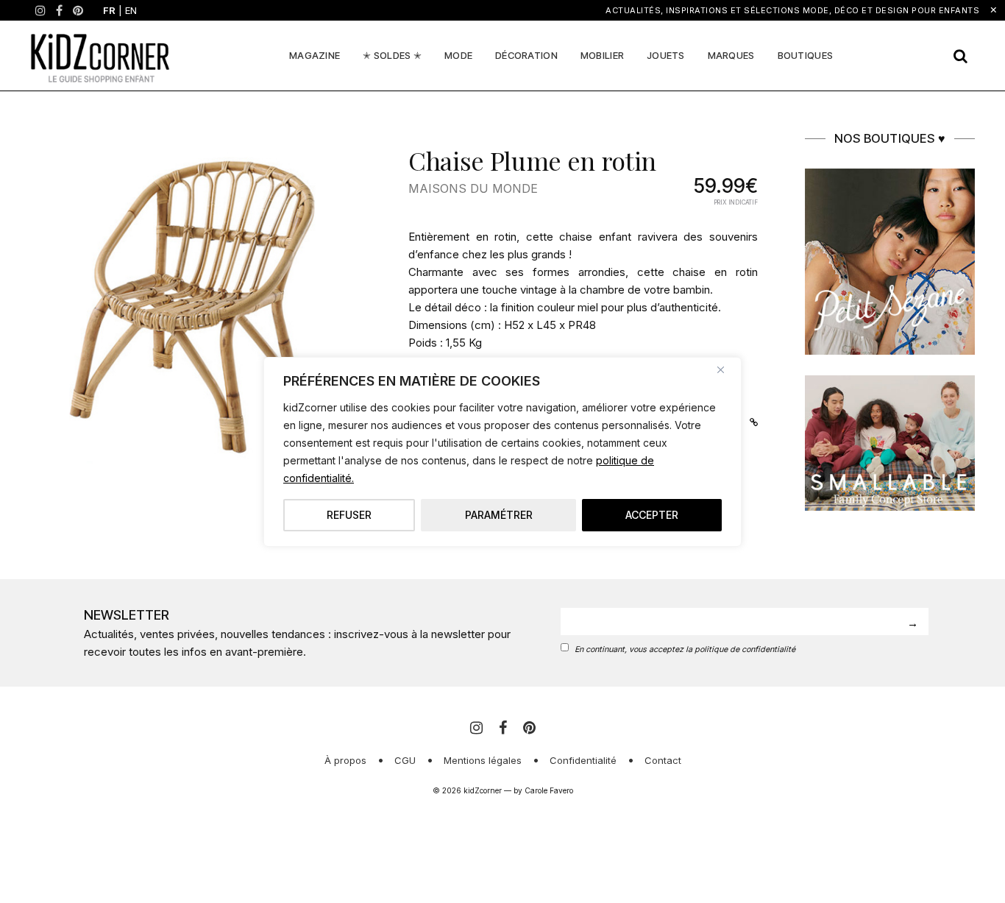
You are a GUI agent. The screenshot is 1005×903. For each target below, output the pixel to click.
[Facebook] (59, 10)
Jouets (666, 55)
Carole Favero (549, 790)
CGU (405, 760)
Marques (731, 55)
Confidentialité (583, 760)
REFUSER (349, 515)
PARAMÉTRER (499, 515)
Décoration (526, 55)
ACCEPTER (651, 515)
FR (109, 10)
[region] (502, 452)
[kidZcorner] (100, 55)
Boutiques (806, 55)
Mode (458, 55)
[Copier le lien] (750, 421)
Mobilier (602, 55)
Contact (662, 760)
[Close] (726, 369)
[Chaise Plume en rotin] (205, 305)
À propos (345, 760)
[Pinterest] (78, 10)
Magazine (314, 55)
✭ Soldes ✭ (392, 55)
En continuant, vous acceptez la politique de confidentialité (685, 649)
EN (131, 10)
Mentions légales (483, 760)
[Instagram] (40, 10)
